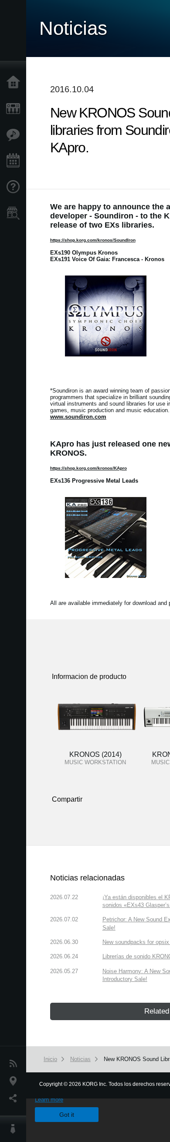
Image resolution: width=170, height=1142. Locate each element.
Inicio (15, 83)
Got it (66, 1114)
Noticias (15, 1063)
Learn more (49, 1099)
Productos (15, 109)
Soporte (15, 187)
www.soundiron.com (78, 416)
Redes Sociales (15, 1098)
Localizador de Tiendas (15, 216)
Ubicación (15, 1081)
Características (15, 135)
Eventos (15, 161)
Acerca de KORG (15, 1129)
